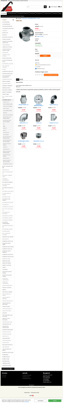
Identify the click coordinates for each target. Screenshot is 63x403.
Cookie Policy (27, 401)
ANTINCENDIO (4, 30)
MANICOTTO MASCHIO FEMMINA (7, 144)
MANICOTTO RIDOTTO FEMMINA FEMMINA (7, 152)
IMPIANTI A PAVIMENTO (6, 81)
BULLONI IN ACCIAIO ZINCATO (7, 37)
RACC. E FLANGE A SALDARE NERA (7, 97)
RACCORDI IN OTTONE (6, 196)
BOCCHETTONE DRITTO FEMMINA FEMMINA (7, 137)
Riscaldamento (39, 13)
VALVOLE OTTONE (5, 342)
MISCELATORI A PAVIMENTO (7, 90)
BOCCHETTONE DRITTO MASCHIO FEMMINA (7, 141)
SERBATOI (4, 289)
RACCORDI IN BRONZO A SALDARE (6, 194)
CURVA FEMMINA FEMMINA (7, 110)
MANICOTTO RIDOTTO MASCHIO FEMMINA (7, 161)
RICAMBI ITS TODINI (5, 359)
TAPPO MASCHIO (6, 132)
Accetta (54, 400)
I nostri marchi (4, 16)
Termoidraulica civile (11, 13)
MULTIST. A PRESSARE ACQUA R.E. (7, 172)
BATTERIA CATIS (5, 32)
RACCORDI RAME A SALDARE (7, 229)
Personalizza (40, 400)
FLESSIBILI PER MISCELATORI (7, 73)
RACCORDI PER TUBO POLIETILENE (6, 185)
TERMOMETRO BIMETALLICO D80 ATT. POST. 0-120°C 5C (38, 105)
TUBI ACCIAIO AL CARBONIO (7, 291)
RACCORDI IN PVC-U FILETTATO (7, 206)
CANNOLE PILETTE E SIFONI (7, 47)
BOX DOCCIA (4, 34)
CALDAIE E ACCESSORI (6, 39)
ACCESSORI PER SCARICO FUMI (7, 28)
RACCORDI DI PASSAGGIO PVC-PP (7, 188)
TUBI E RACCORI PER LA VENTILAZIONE (6, 303)
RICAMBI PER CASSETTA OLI (7, 248)
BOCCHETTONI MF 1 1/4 (23, 104)
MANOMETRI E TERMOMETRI (7, 85)
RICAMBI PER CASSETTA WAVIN (7, 352)
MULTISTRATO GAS (5, 169)
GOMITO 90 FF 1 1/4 (24, 122)
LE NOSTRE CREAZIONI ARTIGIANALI (16, 16)
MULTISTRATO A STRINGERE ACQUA (7, 176)
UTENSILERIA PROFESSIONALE (7, 329)
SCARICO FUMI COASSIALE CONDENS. (7, 272)
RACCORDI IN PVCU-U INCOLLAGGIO (6, 213)
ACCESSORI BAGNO (5, 22)
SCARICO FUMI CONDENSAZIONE (5, 279)
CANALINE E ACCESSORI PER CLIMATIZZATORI (7, 42)
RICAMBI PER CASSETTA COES (7, 241)
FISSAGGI (4, 69)
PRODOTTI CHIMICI (5, 94)
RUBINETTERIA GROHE (6, 260)
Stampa (38, 62)
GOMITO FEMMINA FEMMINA (7, 104)
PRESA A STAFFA (6, 108)
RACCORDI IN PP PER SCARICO (7, 202)
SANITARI (4, 267)
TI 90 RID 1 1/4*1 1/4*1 (53, 122)
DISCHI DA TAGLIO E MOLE (6, 58)
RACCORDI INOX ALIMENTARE (7, 220)
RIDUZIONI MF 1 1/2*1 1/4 (39, 141)
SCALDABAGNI (4, 269)
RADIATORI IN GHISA (5, 361)
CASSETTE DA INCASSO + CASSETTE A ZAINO (6, 50)
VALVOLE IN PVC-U (5, 336)
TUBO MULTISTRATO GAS (6, 324)
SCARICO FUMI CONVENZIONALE (5, 282)
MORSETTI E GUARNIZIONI (7, 92)
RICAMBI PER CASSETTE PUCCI (7, 254)
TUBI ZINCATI (4, 312)
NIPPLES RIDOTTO (6, 158)
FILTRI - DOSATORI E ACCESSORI (5, 66)
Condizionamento (48, 13)
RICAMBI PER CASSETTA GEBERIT (6, 244)
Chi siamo (4, 375)
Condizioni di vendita (27, 375)
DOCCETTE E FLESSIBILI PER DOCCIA (7, 61)
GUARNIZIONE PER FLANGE (7, 79)
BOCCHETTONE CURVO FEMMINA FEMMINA (7, 117)
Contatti (4, 376)
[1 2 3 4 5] (37, 56)
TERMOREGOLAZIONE (6, 363)
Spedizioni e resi (26, 376)
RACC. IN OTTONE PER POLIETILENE (6, 234)
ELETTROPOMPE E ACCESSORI (7, 63)
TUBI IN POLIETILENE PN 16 (7, 308)
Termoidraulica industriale (23, 13)
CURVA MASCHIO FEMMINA (7, 106)
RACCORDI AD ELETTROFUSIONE (5, 179)
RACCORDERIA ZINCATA (6, 99)
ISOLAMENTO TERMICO (6, 83)
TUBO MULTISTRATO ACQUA (7, 322)
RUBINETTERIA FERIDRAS (6, 263)
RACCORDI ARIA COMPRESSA (7, 182)
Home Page (3, 13)
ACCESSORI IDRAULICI (6, 24)
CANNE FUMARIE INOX (6, 44)
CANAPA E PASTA (6, 102)
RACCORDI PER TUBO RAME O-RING (7, 226)
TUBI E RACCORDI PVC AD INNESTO (6, 350)
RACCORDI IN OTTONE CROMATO (6, 199)
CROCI (4, 126)
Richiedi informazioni (41, 68)
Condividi (38, 66)
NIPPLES (4, 130)
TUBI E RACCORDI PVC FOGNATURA (6, 298)
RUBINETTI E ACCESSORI (6, 265)
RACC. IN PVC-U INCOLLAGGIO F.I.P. (7, 209)
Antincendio (32, 13)
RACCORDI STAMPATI (6, 231)
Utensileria (55, 13)
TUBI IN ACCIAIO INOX (6, 306)
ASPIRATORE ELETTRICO (6, 365)
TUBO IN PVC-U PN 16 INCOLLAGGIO (6, 319)
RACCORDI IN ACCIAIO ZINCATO (7, 191)
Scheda (17, 79)
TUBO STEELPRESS (5, 346)
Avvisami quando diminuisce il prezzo (44, 64)
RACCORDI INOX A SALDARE (7, 217)
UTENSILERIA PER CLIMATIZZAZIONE (5, 327)
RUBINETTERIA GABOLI (6, 258)
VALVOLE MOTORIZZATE (6, 340)
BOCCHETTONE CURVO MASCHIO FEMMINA (7, 121)
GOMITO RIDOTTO (6, 149)
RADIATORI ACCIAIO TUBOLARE (7, 236)
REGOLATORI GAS (5, 239)
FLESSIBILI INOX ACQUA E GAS (7, 71)
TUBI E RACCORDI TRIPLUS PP (7, 300)
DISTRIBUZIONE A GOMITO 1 (23, 141)
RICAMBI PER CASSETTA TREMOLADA (6, 251)
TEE (3, 123)
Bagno (60, 13)
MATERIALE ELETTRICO (6, 87)
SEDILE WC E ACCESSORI (6, 287)
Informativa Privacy (27, 378)
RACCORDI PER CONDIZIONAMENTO (5, 223)
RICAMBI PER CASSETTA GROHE (8, 246)
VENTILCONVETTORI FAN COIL (7, 344)
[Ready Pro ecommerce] (31, 395)
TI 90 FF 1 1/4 (38, 122)
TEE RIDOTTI (5, 147)
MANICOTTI (5, 128)
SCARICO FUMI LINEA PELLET (7, 285)
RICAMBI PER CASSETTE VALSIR (7, 256)
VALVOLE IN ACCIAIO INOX (6, 334)
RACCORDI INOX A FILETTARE (7, 215)
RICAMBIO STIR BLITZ (6, 356)
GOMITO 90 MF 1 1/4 (54, 104)
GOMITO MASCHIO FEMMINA (8, 114)
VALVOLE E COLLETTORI (6, 331)
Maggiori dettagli (40, 36)
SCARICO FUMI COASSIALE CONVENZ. (7, 276)
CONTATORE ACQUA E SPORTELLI (6, 55)
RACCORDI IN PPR (5, 204)
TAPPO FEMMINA (6, 134)
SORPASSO (5, 112)
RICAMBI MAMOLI (5, 354)
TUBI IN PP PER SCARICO (6, 310)
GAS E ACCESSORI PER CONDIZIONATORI (6, 76)
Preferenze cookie (35, 392)
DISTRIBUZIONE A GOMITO (7, 163)
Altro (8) (21, 79)
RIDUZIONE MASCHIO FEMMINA (6, 155)
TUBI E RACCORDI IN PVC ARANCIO (6, 294)
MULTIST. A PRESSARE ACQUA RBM (7, 167)
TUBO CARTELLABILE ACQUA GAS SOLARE (7, 316)
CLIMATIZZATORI (5, 52)
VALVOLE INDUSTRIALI (6, 338)
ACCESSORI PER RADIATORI (7, 26)
